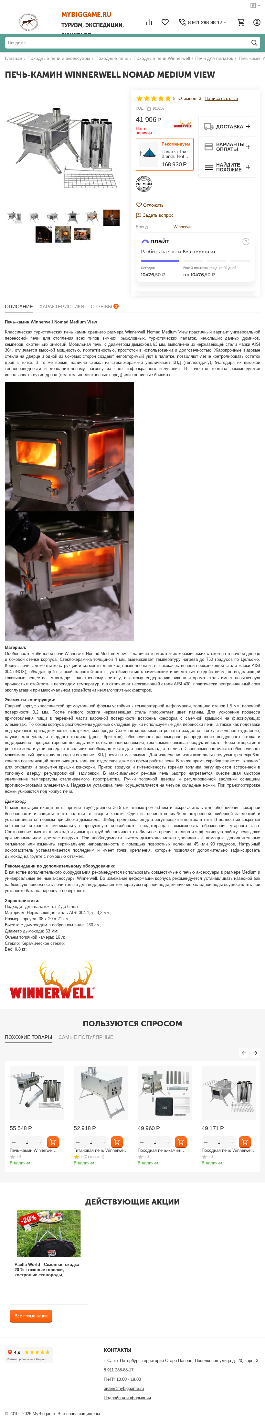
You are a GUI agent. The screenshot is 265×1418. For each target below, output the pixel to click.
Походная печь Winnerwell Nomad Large (227, 1150)
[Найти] (254, 43)
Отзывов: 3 (189, 98)
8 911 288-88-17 (118, 1370)
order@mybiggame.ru (124, 1388)
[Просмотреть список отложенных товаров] (165, 22)
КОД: (140, 108)
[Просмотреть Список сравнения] (149, 22)
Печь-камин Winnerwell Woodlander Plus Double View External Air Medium (34, 1150)
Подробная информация (127, 1397)
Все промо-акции (31, 1316)
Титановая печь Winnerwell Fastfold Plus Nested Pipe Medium (99, 1150)
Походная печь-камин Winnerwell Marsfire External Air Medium (164, 1150)
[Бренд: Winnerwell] (183, 123)
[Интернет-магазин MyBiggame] (38, 22)
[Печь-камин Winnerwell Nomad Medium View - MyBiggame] (63, 148)
